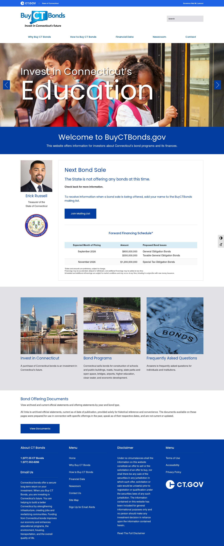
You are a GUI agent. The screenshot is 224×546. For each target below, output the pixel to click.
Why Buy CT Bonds (79, 465)
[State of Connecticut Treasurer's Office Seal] (36, 225)
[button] (6, 84)
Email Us (27, 472)
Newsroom (75, 486)
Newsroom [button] (159, 37)
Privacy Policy (173, 472)
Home (72, 458)
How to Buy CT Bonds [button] (83, 37)
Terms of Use (173, 458)
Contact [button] (190, 37)
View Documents (40, 428)
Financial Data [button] (124, 37)
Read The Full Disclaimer (131, 533)
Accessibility (172, 465)
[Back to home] (43, 19)
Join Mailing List (80, 213)
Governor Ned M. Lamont (193, 3)
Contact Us (75, 493)
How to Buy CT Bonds (81, 472)
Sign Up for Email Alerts (82, 507)
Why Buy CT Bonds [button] (39, 37)
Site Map (74, 500)
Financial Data (77, 479)
